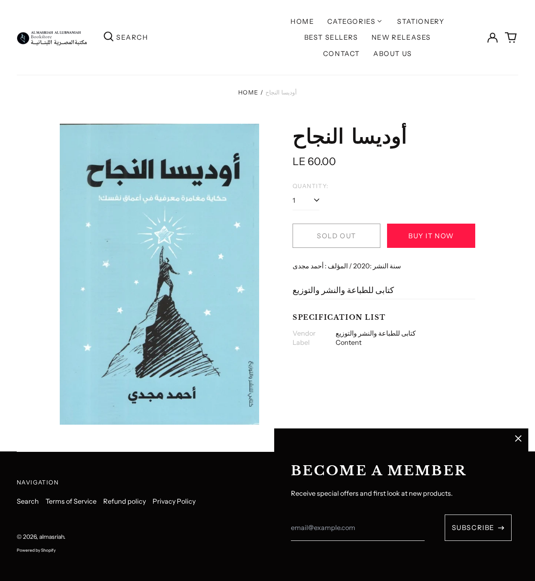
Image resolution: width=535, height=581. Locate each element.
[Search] (108, 37)
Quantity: (311, 186)
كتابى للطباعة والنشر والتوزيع (343, 290)
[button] (510, 37)
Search (28, 501)
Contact (341, 53)
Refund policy (124, 501)
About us (392, 53)
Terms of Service (71, 501)
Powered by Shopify (36, 550)
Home (302, 21)
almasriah (51, 536)
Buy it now (431, 236)
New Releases (401, 37)
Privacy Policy (174, 501)
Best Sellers (331, 37)
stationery (420, 21)
